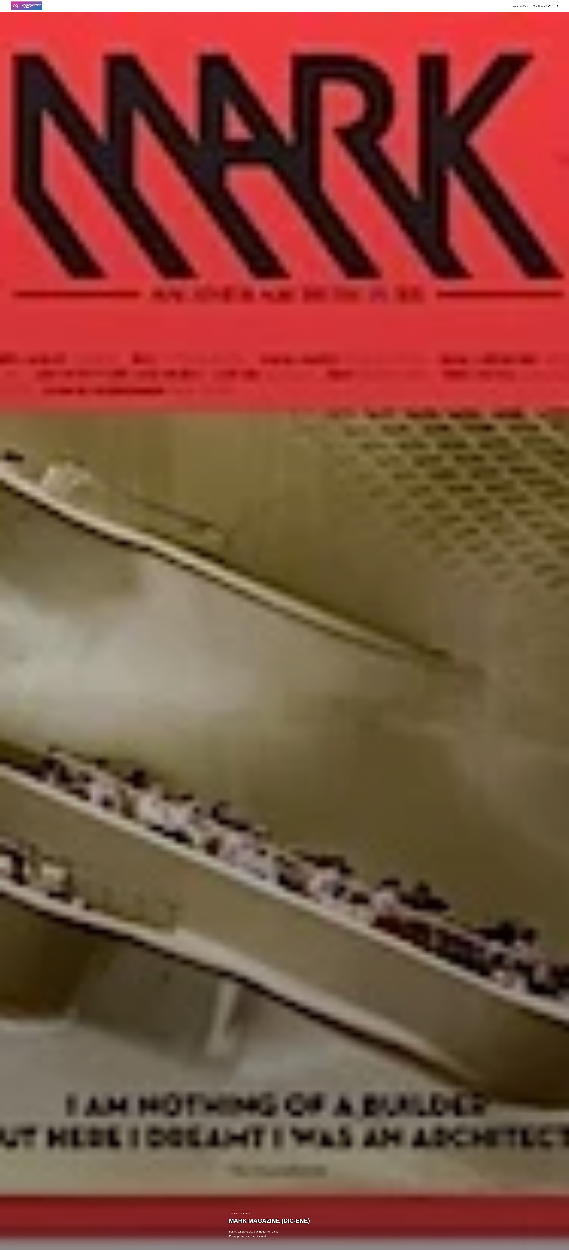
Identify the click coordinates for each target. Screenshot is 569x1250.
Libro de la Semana (240, 1213)
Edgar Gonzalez (268, 1231)
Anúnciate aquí (542, 6)
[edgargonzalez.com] (26, 5)
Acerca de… (521, 6)
